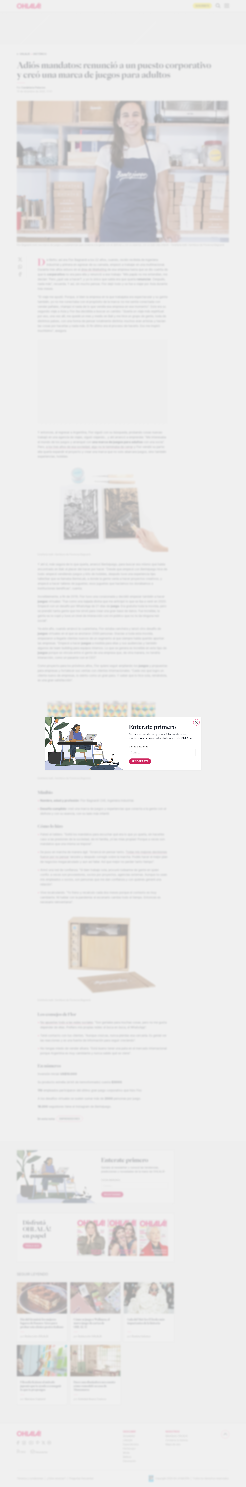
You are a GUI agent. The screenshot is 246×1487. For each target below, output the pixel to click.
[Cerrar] (196, 722)
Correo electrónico (138, 746)
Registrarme (140, 761)
